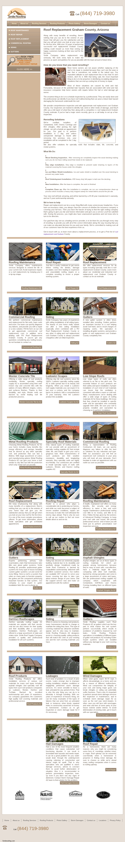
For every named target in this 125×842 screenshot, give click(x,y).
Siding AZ (74, 343)
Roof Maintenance (20, 30)
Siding (13, 47)
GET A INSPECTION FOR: (24, 62)
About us (24, 23)
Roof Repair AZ (72, 288)
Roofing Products (57, 23)
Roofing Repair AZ (71, 527)
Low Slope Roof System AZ (105, 413)
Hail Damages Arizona (69, 783)
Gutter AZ (37, 588)
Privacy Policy (115, 820)
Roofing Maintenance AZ (31, 288)
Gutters (15, 52)
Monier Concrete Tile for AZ (30, 402)
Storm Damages (90, 23)
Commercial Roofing (21, 43)
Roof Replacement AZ (107, 288)
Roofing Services (39, 23)
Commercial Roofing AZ (31, 347)
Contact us (105, 23)
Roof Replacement (20, 39)
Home (14, 23)
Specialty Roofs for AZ (69, 472)
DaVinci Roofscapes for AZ (30, 645)
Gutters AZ (111, 343)
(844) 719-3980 (97, 13)
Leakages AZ (73, 715)
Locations (102, 820)
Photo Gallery (74, 23)
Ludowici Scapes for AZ (69, 402)
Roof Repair (16, 35)
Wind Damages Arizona (106, 715)
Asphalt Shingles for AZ (106, 590)
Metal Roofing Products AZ (30, 468)
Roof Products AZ (34, 704)
